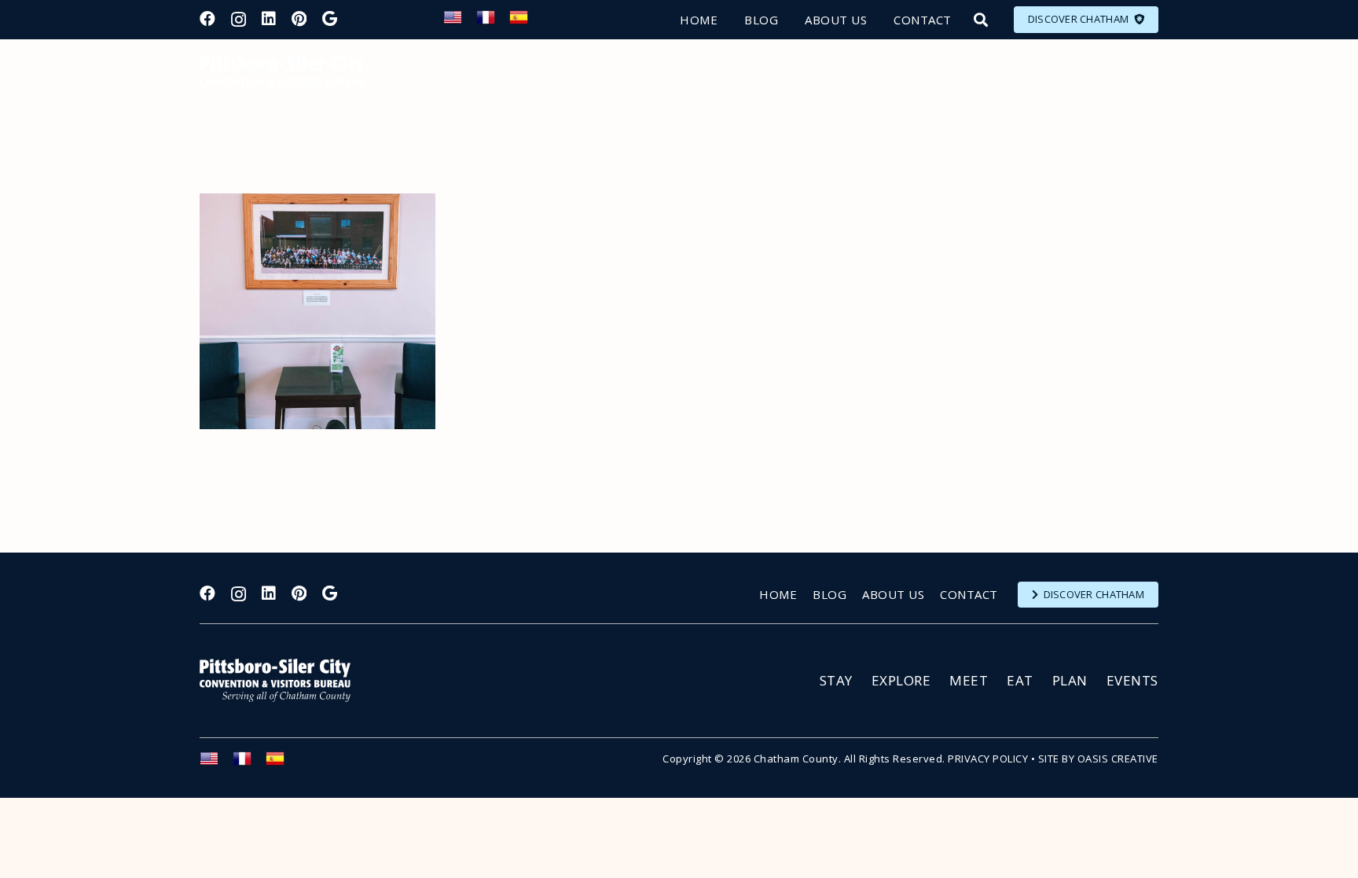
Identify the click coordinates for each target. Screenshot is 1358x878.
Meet (968, 680)
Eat (1020, 680)
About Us (893, 594)
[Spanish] (525, 22)
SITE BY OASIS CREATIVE (1098, 758)
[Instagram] (238, 19)
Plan (1070, 680)
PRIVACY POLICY (988, 758)
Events (1132, 680)
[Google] (329, 19)
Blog (829, 594)
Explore (901, 680)
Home (778, 594)
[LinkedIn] (269, 19)
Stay (836, 680)
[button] (980, 19)
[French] (492, 22)
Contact (969, 594)
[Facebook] (207, 19)
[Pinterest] (299, 19)
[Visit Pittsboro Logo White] (282, 680)
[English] (459, 22)
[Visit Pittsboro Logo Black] (282, 78)
